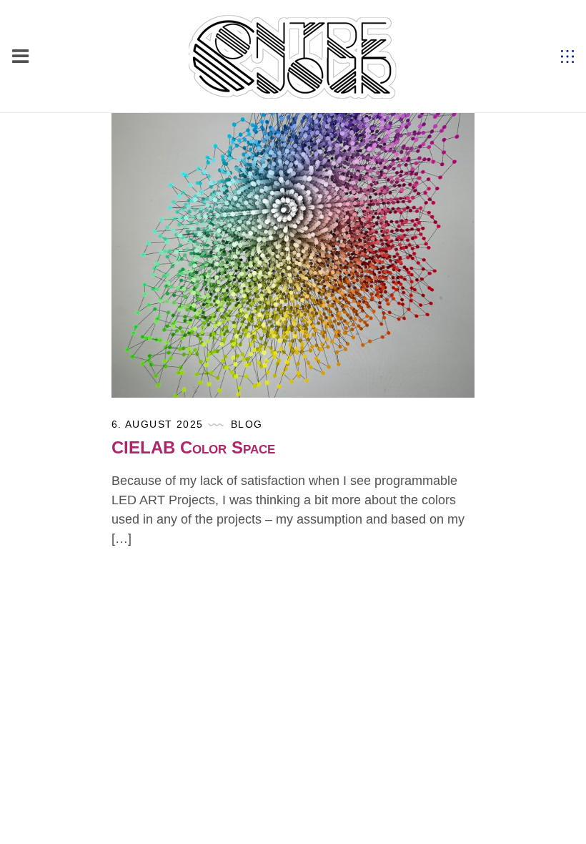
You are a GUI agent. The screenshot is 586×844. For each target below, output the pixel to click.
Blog (247, 424)
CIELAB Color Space (193, 447)
